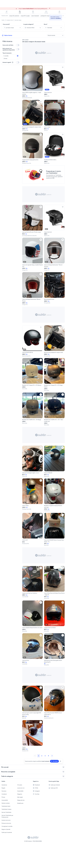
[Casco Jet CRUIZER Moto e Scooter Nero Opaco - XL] (54, 529)
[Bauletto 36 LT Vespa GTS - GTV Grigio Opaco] (54, 374)
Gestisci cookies (6, 803)
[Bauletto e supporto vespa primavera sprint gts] (54, 495)
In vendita (6, 56)
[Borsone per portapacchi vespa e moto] (32, 115)
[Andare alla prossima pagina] (52, 755)
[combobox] (12, 27)
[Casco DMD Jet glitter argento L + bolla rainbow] (32, 82)
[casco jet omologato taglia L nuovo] (32, 461)
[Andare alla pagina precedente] (35, 755)
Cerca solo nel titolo (8, 45)
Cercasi (5, 58)
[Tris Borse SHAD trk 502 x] (54, 148)
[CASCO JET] (32, 529)
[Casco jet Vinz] (32, 649)
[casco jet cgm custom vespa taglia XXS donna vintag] (32, 702)
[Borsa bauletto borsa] (54, 288)
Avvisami (55, 761)
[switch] (17, 45)
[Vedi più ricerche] (63, 15)
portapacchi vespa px (46, 15)
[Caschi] (32, 736)
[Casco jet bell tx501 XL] (32, 341)
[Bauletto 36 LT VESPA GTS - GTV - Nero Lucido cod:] (54, 409)
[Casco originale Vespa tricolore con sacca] (32, 616)
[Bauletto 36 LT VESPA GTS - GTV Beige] (32, 409)
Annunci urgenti (7, 62)
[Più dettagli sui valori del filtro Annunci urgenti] (12, 62)
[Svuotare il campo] (20, 27)
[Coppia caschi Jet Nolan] (54, 616)
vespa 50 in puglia (25, 15)
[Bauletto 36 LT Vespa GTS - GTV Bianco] (32, 374)
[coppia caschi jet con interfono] (32, 582)
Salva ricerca (8, 35)
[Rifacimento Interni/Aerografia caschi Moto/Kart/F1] (54, 649)
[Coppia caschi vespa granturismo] (32, 148)
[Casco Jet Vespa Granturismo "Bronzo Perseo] (32, 288)
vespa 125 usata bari (14, 15)
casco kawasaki (35, 15)
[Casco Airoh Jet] (54, 82)
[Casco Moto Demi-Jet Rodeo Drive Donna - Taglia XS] (54, 582)
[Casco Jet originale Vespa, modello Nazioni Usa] (32, 254)
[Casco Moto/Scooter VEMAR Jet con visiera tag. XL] (54, 702)
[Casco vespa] (32, 495)
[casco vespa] (54, 115)
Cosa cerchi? (6, 24)
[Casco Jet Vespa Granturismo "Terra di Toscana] (54, 254)
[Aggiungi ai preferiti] (41, 67)
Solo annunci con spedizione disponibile (9, 49)
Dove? (45, 24)
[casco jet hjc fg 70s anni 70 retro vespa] (32, 220)
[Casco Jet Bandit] (54, 461)
